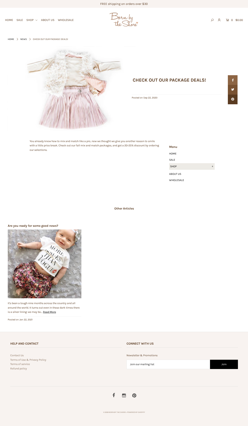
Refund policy (18, 368)
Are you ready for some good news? (33, 226)
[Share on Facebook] (233, 80)
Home (11, 39)
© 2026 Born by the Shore (114, 412)
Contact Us (17, 355)
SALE (19, 20)
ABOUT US (47, 20)
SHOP (30, 20)
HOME (9, 20)
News (23, 39)
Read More (49, 312)
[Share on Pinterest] (233, 99)
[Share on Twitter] (233, 90)
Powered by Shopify (136, 412)
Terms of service (20, 364)
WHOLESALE (66, 20)
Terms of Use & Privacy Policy (28, 359)
